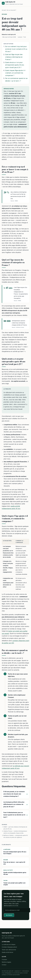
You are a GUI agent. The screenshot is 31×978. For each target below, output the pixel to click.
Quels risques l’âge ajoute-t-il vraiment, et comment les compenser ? (15, 73)
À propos (4, 959)
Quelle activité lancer (7, 952)
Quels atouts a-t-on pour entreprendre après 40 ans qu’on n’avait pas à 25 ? (14, 65)
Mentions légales (6, 962)
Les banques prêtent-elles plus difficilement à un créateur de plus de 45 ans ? (13, 804)
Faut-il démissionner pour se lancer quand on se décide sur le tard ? (14, 815)
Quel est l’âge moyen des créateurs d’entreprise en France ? (14, 57)
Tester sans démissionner (9, 949)
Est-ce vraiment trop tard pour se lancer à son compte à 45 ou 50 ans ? (16, 49)
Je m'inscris (9, 915)
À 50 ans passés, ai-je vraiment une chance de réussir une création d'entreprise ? (14, 794)
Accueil (4, 10)
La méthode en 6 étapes (8, 944)
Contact (4, 964)
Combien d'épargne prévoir (9, 947)
